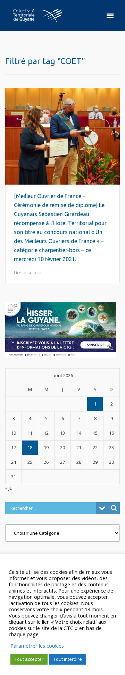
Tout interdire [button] (67, 659)
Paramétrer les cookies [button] (37, 645)
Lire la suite (26, 272)
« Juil (10, 488)
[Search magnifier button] (114, 508)
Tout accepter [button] (29, 659)
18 (29, 447)
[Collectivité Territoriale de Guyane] (37, 15)
